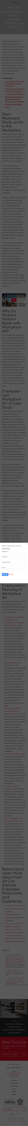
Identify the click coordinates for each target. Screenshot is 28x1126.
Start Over (11, 574)
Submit (5, 574)
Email (3, 567)
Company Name (6, 562)
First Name (5, 551)
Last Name (5, 556)
